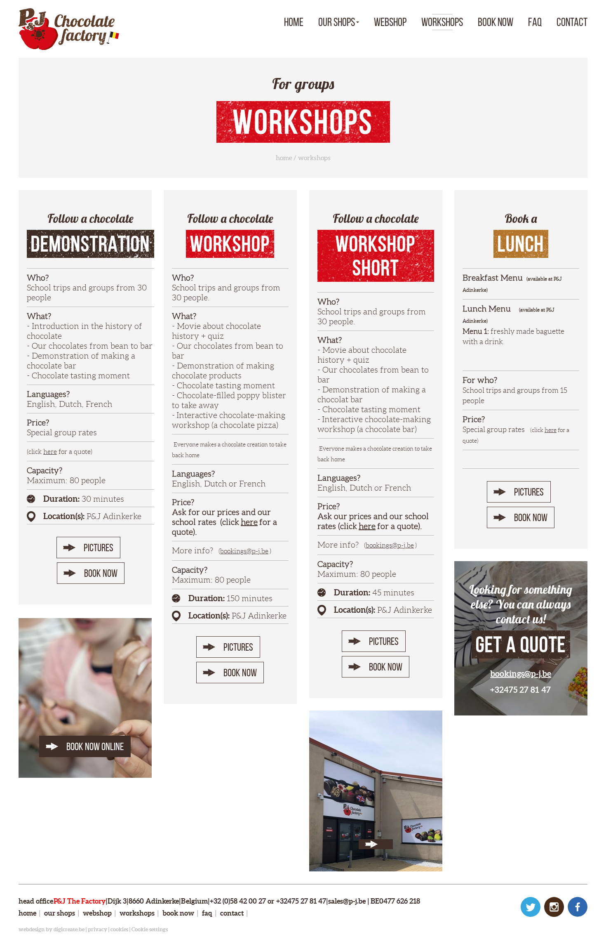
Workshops (442, 22)
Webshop (390, 22)
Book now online (95, 746)
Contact (572, 22)
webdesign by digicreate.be (52, 929)
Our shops (336, 22)
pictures (98, 547)
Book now (495, 22)
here (50, 451)
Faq (535, 22)
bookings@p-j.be (244, 551)
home (284, 157)
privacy (97, 929)
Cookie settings (150, 929)
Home (293, 22)
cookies (119, 929)
